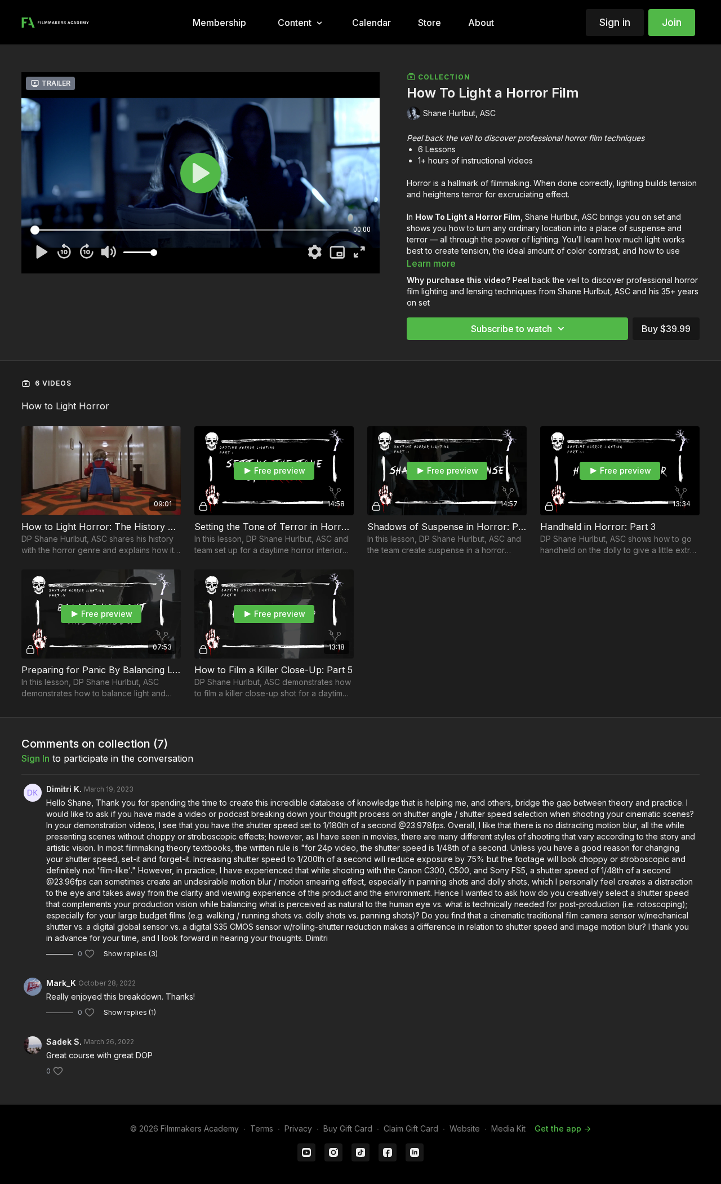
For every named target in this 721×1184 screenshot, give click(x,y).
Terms (261, 1128)
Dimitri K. (64, 789)
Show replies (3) (131, 953)
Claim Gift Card (411, 1128)
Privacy (298, 1128)
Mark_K (61, 983)
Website (464, 1128)
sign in (35, 758)
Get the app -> (563, 1128)
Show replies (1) (130, 1012)
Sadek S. (64, 1041)
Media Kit (508, 1128)
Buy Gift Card (347, 1128)
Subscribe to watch (511, 328)
